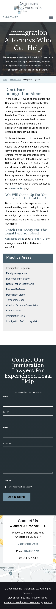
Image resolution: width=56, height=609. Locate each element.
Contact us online (14, 238)
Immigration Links (16, 316)
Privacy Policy (39, 597)
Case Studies (13, 310)
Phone (5, 428)
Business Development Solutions (22, 602)
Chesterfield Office (28, 543)
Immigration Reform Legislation (23, 321)
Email (6, 412)
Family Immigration (16, 273)
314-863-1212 (11, 17)
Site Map (25, 597)
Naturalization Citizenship (20, 283)
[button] (51, 17)
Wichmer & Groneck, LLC (26, 588)
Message (7, 443)
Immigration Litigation (18, 268)
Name (5, 396)
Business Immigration (18, 278)
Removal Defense (15, 289)
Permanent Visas (15, 294)
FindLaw (48, 602)
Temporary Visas (15, 300)
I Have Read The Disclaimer (19, 487)
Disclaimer (7, 480)
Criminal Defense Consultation (22, 305)
